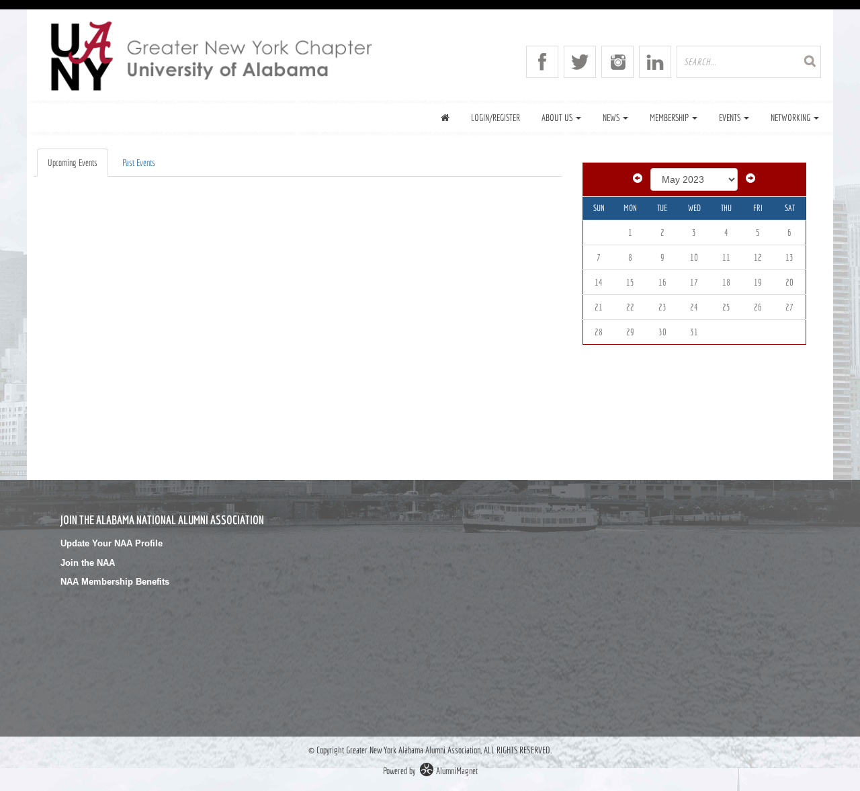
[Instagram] (617, 62)
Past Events (138, 162)
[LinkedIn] (655, 62)
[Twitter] (580, 62)
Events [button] (730, 117)
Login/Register (495, 117)
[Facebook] (542, 62)
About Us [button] (558, 117)
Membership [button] (670, 117)
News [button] (612, 117)
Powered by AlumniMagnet (430, 770)
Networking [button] (791, 117)
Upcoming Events (72, 162)
